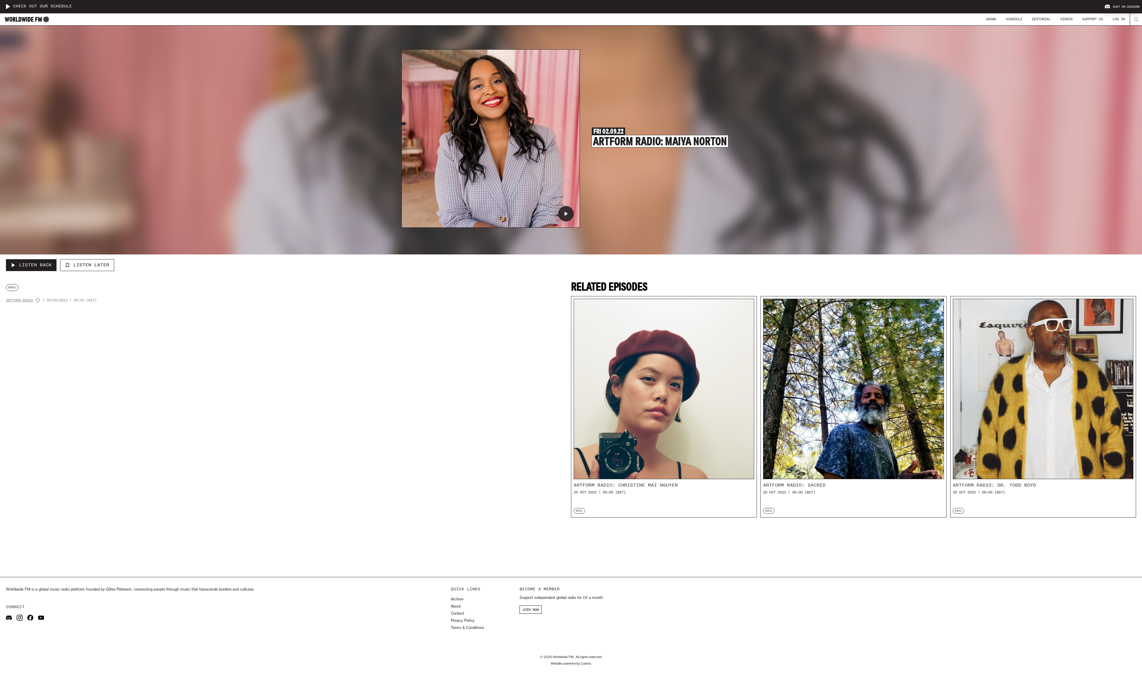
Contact (457, 613)
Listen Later (91, 265)
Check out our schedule (42, 6)
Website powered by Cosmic (571, 663)
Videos (1066, 19)
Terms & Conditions (467, 628)
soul (12, 287)
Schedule (1014, 19)
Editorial (1041, 19)
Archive (457, 599)
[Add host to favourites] (37, 300)
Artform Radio (19, 300)
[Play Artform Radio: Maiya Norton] (566, 213)
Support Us (1092, 19)
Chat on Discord (1126, 7)
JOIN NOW (530, 610)
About (456, 606)
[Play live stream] (8, 7)
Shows (991, 19)
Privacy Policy (462, 620)
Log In (1119, 19)
